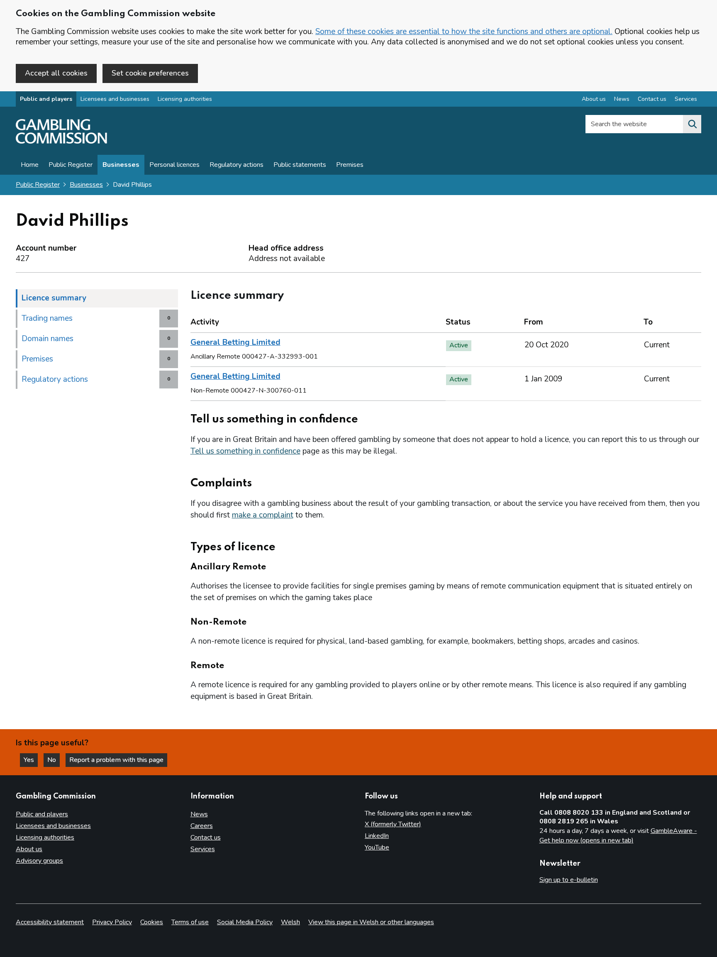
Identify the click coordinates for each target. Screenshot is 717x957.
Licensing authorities (185, 99)
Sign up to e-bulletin (568, 879)
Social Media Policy (245, 922)
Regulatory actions (236, 164)
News (621, 99)
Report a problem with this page (116, 759)
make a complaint (262, 515)
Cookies (151, 922)
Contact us (652, 99)
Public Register (71, 164)
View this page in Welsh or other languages (371, 922)
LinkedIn (377, 835)
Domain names (47, 338)
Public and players (46, 99)
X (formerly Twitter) (393, 824)
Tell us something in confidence (245, 451)
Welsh (290, 922)
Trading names (47, 318)
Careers (201, 825)
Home (30, 164)
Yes (31, 759)
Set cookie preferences (150, 73)
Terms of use (190, 922)
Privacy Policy (112, 922)
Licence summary (54, 298)
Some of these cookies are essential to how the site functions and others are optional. (463, 31)
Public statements (299, 164)
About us (594, 99)
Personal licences (174, 164)
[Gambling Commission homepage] (61, 141)
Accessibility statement (50, 922)
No (53, 759)
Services (686, 99)
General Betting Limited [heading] (235, 342)
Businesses (120, 164)
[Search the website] (692, 124)
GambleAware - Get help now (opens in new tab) (618, 835)
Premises (349, 164)
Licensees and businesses (114, 99)
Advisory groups (39, 860)
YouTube (377, 847)
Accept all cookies (56, 73)
